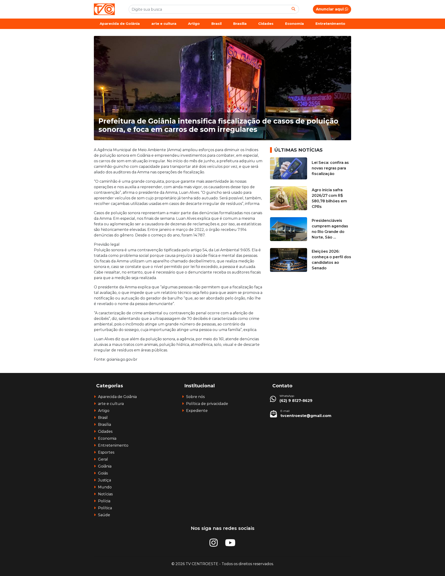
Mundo (105, 487)
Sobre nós (195, 397)
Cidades (265, 23)
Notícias (105, 494)
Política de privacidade (207, 403)
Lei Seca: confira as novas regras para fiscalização (330, 168)
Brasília (240, 23)
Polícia (104, 501)
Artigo (194, 23)
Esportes (106, 452)
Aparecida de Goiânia (120, 23)
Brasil (216, 23)
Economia (294, 23)
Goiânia (104, 466)
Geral (103, 459)
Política (105, 508)
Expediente (197, 410)
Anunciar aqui (330, 9)
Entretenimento (330, 23)
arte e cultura (163, 23)
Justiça (104, 480)
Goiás (103, 473)
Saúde (104, 515)
